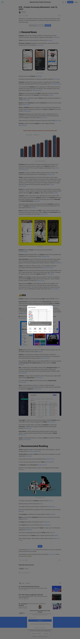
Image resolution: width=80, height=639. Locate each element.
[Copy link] (30, 329)
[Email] (40, 329)
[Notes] (45, 329)
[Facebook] (35, 329)
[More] (50, 329)
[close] (51, 307)
